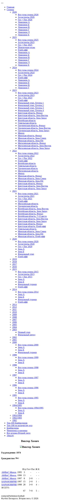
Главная (10, 7)
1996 (14, 385)
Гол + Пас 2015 (25, 277)
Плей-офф (22, 50)
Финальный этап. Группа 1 (31, 103)
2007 (14, 319)
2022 (14, 151)
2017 (14, 264)
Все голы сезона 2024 (28, 70)
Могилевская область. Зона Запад (34, 148)
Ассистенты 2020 (26, 244)
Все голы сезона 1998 (28, 367)
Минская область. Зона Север (32, 138)
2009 (14, 314)
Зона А (21, 249)
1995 (14, 395)
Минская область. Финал (30, 135)
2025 (14, 37)
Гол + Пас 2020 (25, 246)
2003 (14, 330)
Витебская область (27, 120)
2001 (14, 340)
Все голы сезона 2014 (28, 292)
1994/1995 (17, 405)
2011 (14, 309)
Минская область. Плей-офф (31, 236)
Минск (21, 133)
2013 (14, 304)
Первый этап (24, 332)
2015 (14, 269)
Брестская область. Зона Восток (33, 115)
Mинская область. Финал (30, 176)
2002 (14, 337)
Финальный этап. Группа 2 (31, 105)
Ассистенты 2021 (26, 196)
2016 (14, 266)
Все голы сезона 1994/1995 (30, 408)
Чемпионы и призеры (17, 430)
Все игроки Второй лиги (18, 433)
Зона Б (21, 251)
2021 (14, 191)
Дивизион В (24, 27)
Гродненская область (28, 168)
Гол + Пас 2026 (25, 19)
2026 (14, 12)
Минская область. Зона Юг (31, 140)
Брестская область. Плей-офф (32, 226)
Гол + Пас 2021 (25, 198)
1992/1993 (17, 418)
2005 (14, 324)
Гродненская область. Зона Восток (34, 128)
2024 (14, 67)
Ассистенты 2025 (26, 42)
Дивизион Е (23, 35)
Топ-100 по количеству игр (19, 425)
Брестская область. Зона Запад (32, 118)
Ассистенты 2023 (26, 95)
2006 (14, 322)
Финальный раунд (26, 335)
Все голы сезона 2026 (28, 14)
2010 (14, 312)
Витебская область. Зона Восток (33, 209)
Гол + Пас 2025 (25, 45)
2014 (14, 289)
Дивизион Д (24, 32)
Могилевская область (28, 171)
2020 (14, 239)
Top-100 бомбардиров (17, 423)
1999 (14, 355)
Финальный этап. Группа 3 (31, 108)
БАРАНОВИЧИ (9, 481)
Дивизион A (24, 52)
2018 (14, 261)
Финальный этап (26, 254)
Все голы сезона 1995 (28, 398)
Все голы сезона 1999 (28, 357)
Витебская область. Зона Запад (32, 211)
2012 (14, 307)
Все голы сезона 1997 (28, 377)
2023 (14, 90)
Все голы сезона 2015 (28, 272)
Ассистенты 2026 (26, 17)
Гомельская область (27, 123)
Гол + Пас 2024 (25, 75)
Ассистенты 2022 (26, 156)
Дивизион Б (23, 25)
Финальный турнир (27, 284)
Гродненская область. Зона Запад (33, 130)
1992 (14, 420)
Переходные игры (26, 47)
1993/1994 (17, 415)
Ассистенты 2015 (26, 274)
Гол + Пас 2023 (25, 98)
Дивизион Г (23, 30)
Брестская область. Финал (30, 113)
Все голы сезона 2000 (28, 345)
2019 (14, 259)
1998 (14, 365)
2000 (14, 342)
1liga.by (10, 435)
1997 (14, 375)
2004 (14, 327)
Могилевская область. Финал (32, 143)
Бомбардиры (13, 428)
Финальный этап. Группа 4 (31, 110)
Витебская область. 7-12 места (32, 216)
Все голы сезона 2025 (28, 40)
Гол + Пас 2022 (25, 158)
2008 (14, 317)
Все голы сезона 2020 (28, 241)
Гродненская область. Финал (31, 125)
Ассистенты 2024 (26, 72)
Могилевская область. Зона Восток (34, 146)
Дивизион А (24, 22)
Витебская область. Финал (30, 214)
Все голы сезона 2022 (28, 153)
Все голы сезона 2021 (28, 193)
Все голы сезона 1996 (28, 387)
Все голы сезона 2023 (28, 93)
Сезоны (10, 9)
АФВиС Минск (9, 472)
